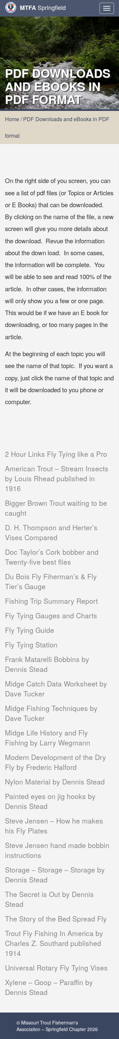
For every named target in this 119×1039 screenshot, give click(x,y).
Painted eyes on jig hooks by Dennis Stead (50, 801)
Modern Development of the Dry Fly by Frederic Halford (55, 762)
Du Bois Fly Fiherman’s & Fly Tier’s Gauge (51, 581)
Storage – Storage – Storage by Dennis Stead (55, 874)
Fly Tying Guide (29, 630)
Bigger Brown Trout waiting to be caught (56, 508)
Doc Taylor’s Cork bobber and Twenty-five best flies (52, 557)
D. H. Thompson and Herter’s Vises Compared (51, 532)
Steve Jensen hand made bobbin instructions (57, 850)
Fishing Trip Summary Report (51, 601)
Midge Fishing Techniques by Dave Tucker (51, 713)
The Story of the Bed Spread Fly (56, 918)
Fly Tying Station (31, 644)
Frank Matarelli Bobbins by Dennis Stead (47, 664)
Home (12, 119)
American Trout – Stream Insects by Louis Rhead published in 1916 (56, 478)
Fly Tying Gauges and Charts (51, 615)
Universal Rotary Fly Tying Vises (56, 967)
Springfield (43, 7)
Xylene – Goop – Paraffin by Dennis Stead (49, 987)
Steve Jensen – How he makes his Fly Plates (54, 825)
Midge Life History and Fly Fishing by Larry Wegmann (47, 737)
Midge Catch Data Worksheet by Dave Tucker (56, 688)
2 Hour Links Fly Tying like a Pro (56, 454)
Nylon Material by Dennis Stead (55, 781)
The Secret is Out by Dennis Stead (49, 899)
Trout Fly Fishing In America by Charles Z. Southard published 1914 (54, 943)
